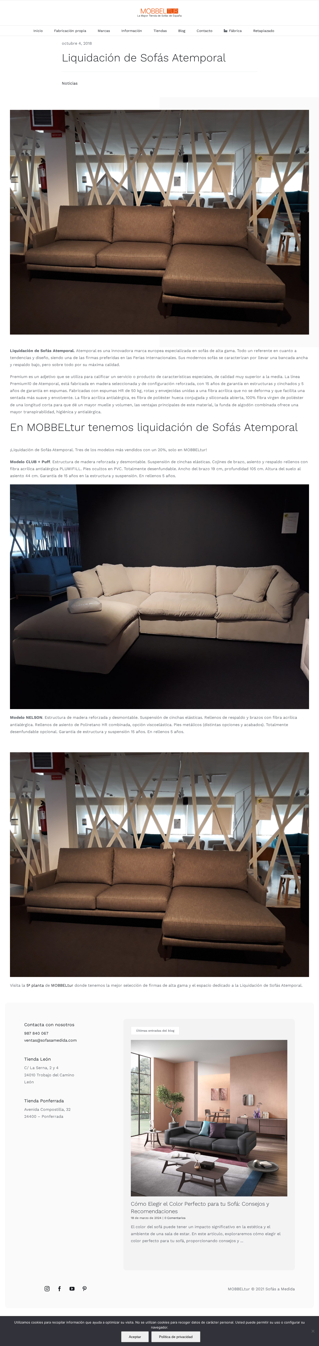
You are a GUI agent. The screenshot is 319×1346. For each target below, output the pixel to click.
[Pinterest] (84, 1289)
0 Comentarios (174, 1218)
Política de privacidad (176, 1337)
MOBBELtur (62, 985)
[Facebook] (59, 1289)
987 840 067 (36, 1033)
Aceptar (135, 1337)
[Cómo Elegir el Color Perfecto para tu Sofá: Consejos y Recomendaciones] (209, 1118)
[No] (312, 1331)
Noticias (70, 83)
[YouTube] (72, 1289)
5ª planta (35, 985)
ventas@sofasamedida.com (50, 1040)
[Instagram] (47, 1289)
